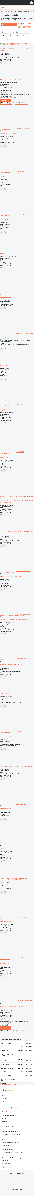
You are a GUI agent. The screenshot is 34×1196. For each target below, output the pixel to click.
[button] (31, 2)
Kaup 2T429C (4, 410)
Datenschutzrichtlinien (6, 104)
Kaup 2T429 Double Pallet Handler (10, 576)
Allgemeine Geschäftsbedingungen (11, 1134)
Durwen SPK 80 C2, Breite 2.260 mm (11, 664)
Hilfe (3, 1101)
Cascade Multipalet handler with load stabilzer (14, 619)
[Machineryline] (2, 12)
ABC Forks (3, 337)
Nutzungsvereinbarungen (21, 104)
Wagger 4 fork (4, 365)
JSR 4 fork (3, 254)
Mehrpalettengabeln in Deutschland (9, 1084)
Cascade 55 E (4, 177)
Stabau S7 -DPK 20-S (6, 220)
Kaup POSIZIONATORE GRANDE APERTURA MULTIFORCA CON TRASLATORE (14, 878)
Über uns (4, 1098)
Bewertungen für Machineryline (10, 1142)
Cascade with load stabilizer (8, 133)
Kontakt (4, 1104)
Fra (7, 1112)
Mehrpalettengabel (5, 297)
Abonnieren (5, 100)
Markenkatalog (6, 1145)
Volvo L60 (3, 848)
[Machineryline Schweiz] (11, 2)
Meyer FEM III (4, 963)
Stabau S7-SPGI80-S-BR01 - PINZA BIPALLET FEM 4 (16, 766)
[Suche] (31, 7)
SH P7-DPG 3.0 (5, 693)
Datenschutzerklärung (8, 1137)
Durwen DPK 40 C (5, 737)
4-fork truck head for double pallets (11, 80)
